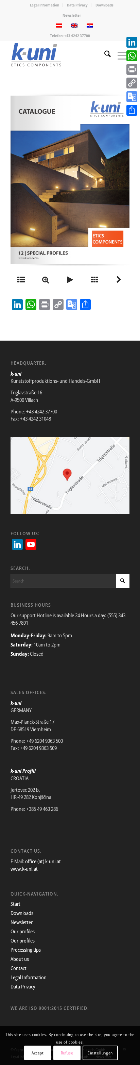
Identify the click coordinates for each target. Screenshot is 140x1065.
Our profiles (23, 931)
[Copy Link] (132, 83)
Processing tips (26, 949)
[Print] (132, 69)
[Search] (104, 54)
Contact (19, 968)
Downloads (104, 4)
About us (20, 958)
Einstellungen (100, 1053)
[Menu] (120, 54)
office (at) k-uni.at (43, 861)
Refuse (67, 1053)
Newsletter (72, 15)
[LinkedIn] (132, 42)
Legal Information (44, 4)
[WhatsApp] (132, 56)
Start (15, 903)
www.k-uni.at (24, 868)
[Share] (132, 110)
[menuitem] (45, 5)
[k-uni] (58, 54)
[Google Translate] (132, 96)
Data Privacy (77, 4)
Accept (38, 1053)
